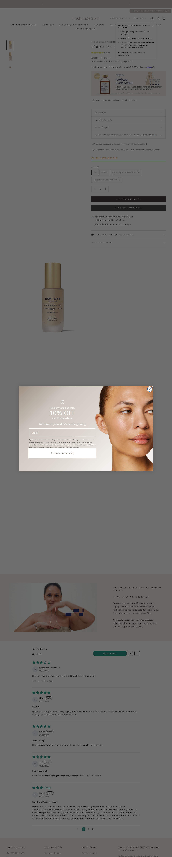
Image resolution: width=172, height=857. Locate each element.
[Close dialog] (149, 389)
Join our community (62, 453)
